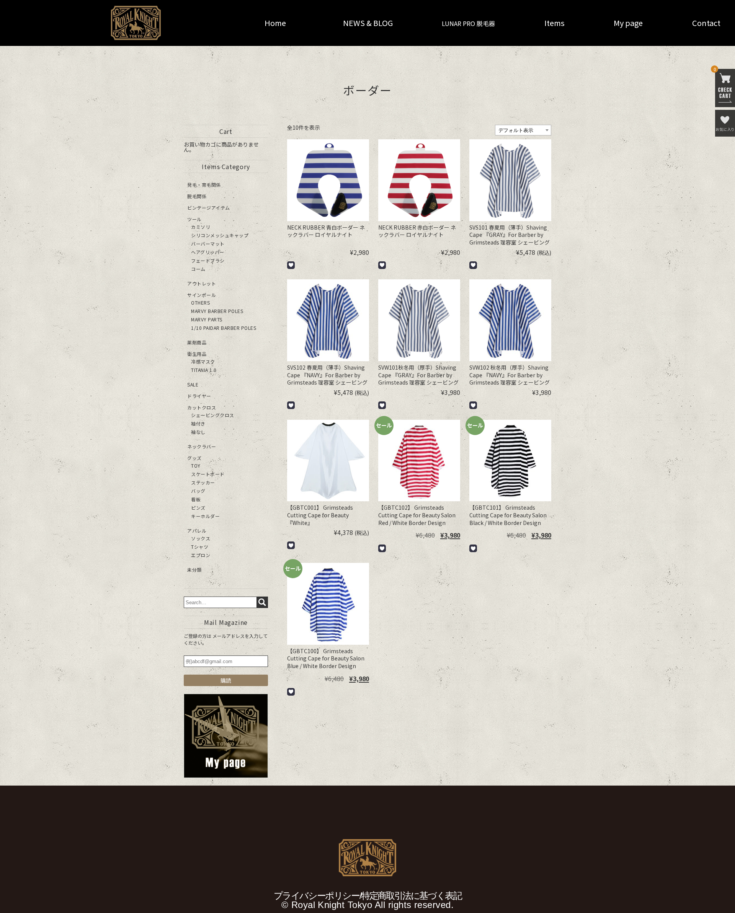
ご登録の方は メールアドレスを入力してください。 (226, 639)
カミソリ (200, 226)
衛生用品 (196, 354)
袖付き (198, 423)
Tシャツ (199, 546)
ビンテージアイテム (208, 207)
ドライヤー (199, 396)
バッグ (198, 490)
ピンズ (198, 507)
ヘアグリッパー (207, 252)
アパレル (196, 530)
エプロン (200, 555)
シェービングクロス (212, 415)
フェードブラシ (208, 260)
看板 (196, 499)
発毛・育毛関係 (204, 184)
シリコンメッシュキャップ (219, 235)
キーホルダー (205, 516)
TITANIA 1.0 (204, 370)
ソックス (200, 538)
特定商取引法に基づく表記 (411, 895)
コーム (198, 269)
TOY (196, 465)
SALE (192, 384)
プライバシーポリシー (316, 895)
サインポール (201, 295)
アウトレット (201, 283)
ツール (194, 219)
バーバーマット (208, 243)
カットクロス (201, 407)
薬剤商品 (196, 342)
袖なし (198, 432)
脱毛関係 (196, 196)
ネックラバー (201, 446)
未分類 (194, 569)
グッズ (194, 458)
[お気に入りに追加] (291, 265)
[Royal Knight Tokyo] (121, 23)
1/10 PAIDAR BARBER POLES (223, 327)
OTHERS (200, 302)
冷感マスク (203, 361)
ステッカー (203, 482)
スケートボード (208, 474)
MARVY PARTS (206, 319)
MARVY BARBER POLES (217, 311)
